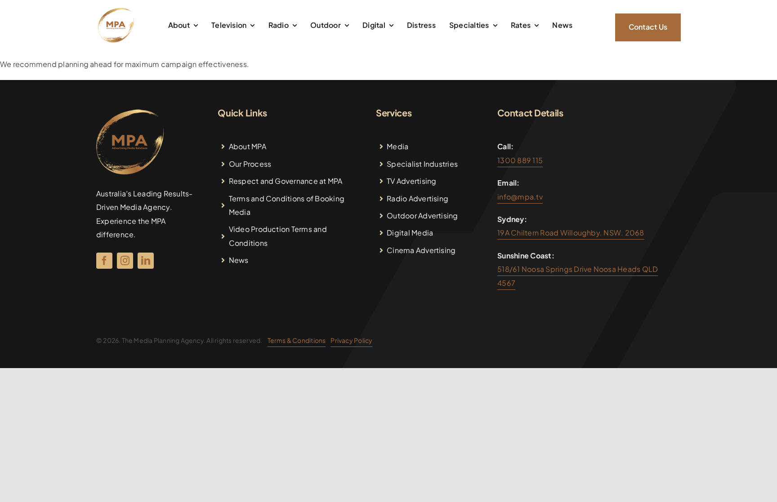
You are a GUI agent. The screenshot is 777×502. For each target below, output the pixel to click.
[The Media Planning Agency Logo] (116, 10)
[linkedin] (146, 261)
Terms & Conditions (297, 340)
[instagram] (125, 261)
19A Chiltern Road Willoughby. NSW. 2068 (570, 232)
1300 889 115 (520, 160)
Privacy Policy (351, 340)
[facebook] (104, 261)
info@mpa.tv (520, 196)
